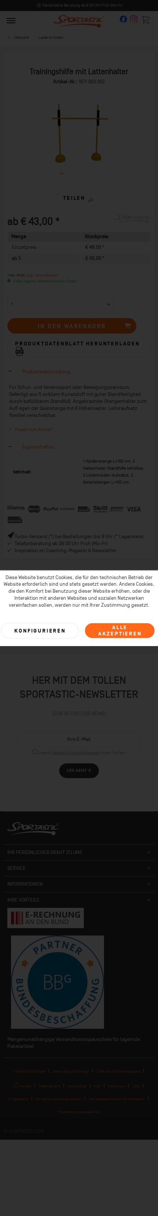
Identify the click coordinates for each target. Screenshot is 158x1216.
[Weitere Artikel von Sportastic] (132, 220)
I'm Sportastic (18, 1099)
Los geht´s (79, 770)
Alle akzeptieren (120, 630)
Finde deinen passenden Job (79, 1111)
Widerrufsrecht (49, 1086)
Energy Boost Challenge (71, 1071)
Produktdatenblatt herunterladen (77, 344)
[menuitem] (11, 20)
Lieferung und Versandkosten (118, 1071)
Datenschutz (77, 1086)
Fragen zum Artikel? (33, 429)
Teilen (74, 198)
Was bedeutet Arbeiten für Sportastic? (117, 1099)
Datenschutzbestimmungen (75, 752)
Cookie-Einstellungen (29, 1071)
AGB (97, 1086)
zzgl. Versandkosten (42, 275)
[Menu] (11, 20)
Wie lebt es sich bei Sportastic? (59, 1099)
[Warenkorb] (146, 19)
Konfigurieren (39, 630)
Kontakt (25, 1086)
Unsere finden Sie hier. (81, 752)
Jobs (136, 1086)
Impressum (116, 1086)
